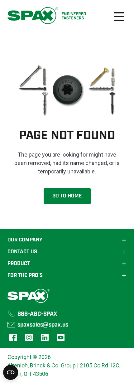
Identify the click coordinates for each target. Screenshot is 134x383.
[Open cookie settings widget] (10, 372)
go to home (67, 196)
